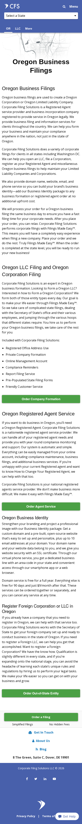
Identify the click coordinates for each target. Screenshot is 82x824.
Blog (43, 749)
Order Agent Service (41, 506)
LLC (18, 28)
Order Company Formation (41, 399)
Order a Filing (41, 717)
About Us (43, 741)
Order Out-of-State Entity (41, 693)
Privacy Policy (26, 816)
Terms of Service (54, 816)
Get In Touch (43, 732)
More (28, 28)
